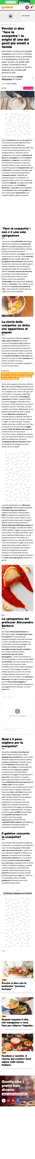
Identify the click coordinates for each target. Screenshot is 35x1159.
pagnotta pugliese (21, 769)
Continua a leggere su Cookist (17, 893)
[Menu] (27, 7)
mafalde (14, 767)
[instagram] (8, 1101)
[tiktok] (4, 1101)
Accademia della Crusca (19, 343)
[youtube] (13, 1101)
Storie (3, 951)
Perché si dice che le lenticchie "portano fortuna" (14, 986)
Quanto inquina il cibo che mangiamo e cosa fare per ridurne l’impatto (17, 1022)
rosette (4, 767)
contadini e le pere (16, 246)
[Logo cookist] (7, 7)
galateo (17, 848)
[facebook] (18, 1101)
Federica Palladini (12, 83)
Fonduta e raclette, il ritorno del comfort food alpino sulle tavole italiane (16, 1060)
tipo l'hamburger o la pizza (11, 863)
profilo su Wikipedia (12, 795)
